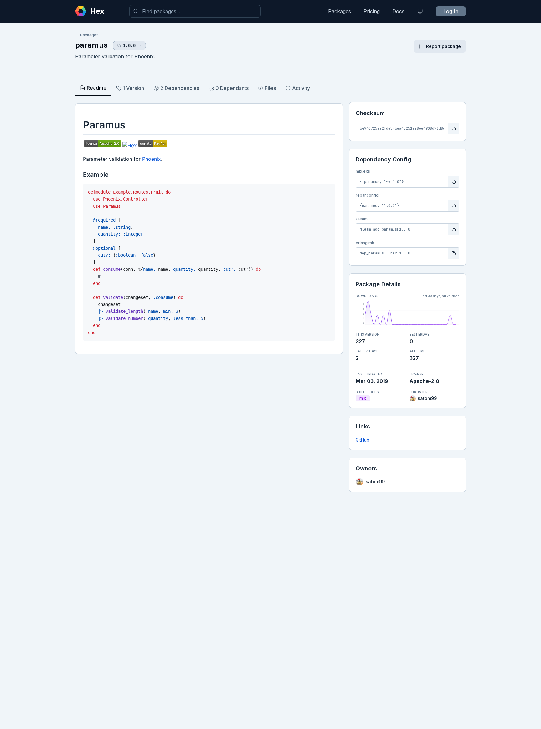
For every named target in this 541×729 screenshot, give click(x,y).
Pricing (371, 11)
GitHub (362, 440)
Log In (450, 11)
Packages (339, 11)
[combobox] (195, 11)
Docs (398, 11)
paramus (91, 45)
